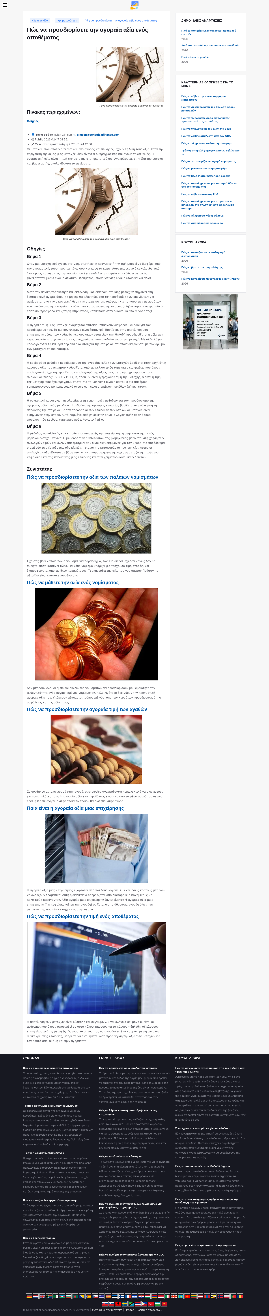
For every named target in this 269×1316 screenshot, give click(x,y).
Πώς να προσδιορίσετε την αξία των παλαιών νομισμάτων (92, 477)
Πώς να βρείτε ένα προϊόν (39, 1237)
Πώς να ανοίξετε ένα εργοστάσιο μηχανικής (50, 1200)
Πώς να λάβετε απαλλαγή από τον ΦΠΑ (206, 135)
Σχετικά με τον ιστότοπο (107, 1309)
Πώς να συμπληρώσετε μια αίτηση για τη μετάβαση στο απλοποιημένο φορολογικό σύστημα (207, 205)
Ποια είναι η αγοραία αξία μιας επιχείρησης (75, 808)
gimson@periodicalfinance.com (98, 134)
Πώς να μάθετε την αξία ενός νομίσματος (73, 582)
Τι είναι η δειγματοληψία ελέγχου (43, 1152)
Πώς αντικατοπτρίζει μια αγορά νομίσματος (208, 161)
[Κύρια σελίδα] (134, 5)
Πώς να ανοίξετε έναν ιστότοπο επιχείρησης (50, 1067)
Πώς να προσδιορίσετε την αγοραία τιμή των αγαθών (87, 709)
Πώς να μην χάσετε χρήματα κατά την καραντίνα (205, 1245)
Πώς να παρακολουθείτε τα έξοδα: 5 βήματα (202, 1166)
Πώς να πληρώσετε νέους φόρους (202, 215)
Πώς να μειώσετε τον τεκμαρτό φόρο (204, 168)
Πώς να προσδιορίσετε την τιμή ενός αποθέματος (83, 916)
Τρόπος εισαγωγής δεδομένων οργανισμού (50, 1105)
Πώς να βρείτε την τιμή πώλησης (202, 267)
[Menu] (5, 5)
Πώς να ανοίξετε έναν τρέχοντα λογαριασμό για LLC (131, 1254)
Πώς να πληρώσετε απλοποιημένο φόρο (206, 143)
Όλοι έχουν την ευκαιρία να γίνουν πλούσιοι (202, 1128)
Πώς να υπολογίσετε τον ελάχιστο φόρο (206, 128)
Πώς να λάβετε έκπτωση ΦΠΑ (199, 194)
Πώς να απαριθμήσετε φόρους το (202, 222)
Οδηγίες (33, 121)
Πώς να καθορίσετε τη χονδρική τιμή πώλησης (210, 278)
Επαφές (129, 1309)
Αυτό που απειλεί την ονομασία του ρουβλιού (209, 45)
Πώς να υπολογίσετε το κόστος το (120, 1156)
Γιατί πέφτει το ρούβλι (195, 57)
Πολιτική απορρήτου (149, 1309)
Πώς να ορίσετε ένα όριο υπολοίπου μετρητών (128, 1067)
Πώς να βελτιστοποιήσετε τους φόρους (205, 175)
